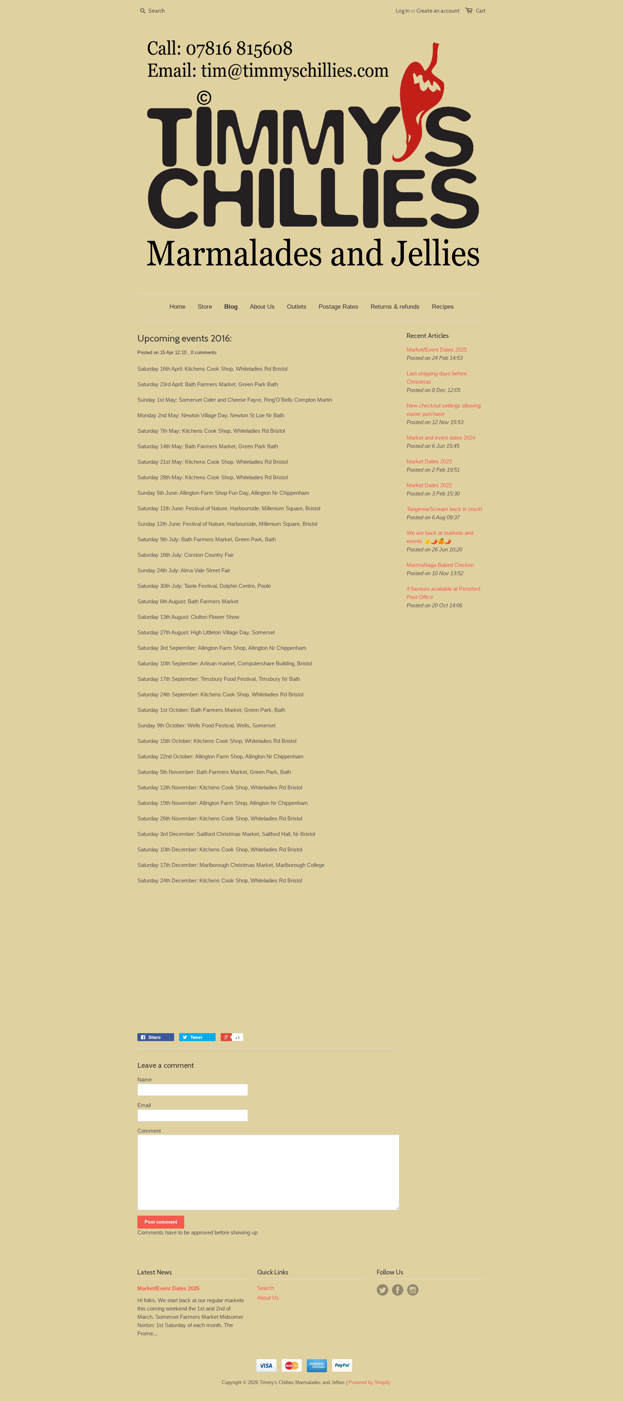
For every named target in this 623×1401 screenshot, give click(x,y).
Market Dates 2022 (429, 485)
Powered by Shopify (369, 1382)
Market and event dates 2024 (441, 438)
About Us (268, 1298)
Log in (403, 11)
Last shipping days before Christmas (437, 377)
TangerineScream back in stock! (444, 509)
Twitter (382, 1290)
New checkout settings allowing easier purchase (444, 409)
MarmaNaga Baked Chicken (440, 565)
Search (265, 1288)
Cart (481, 11)
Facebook (397, 1290)
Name (144, 1079)
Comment (149, 1131)
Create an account (438, 11)
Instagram (413, 1290)
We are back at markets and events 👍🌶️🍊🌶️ (440, 537)
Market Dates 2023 (429, 461)
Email (144, 1105)
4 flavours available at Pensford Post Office (443, 593)
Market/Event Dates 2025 (437, 350)
